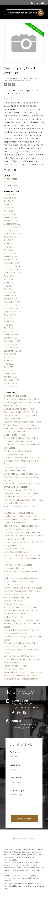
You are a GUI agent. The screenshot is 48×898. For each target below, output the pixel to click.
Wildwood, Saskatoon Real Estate (21, 675)
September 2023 (12, 311)
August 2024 (10, 276)
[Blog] (25, 713)
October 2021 (10, 386)
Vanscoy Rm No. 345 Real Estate (20, 656)
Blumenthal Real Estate (15, 418)
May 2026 (8, 207)
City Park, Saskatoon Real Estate (20, 451)
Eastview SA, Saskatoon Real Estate (21, 483)
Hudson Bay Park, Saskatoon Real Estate (24, 519)
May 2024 (8, 285)
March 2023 (9, 331)
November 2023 (12, 305)
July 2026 (8, 201)
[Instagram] (20, 713)
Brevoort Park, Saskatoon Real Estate (22, 421)
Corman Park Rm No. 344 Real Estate (22, 457)
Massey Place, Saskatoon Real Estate (22, 555)
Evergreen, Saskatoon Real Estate (21, 493)
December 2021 (11, 380)
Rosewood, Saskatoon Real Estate (21, 610)
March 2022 (9, 370)
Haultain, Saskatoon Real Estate (20, 512)
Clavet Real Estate (13, 454)
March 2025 (10, 253)
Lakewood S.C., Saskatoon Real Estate (23, 535)
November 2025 (12, 227)
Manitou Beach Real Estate (17, 548)
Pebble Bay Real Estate (15, 594)
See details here (12, 98)
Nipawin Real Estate (14, 568)
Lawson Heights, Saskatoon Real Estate (23, 542)
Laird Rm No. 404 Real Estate (18, 529)
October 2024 (11, 269)
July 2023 (8, 318)
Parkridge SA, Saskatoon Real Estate (22, 591)
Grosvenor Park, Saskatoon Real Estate (23, 500)
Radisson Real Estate (14, 604)
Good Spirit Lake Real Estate (18, 496)
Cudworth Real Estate (15, 467)
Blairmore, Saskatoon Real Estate (20, 415)
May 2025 (8, 246)
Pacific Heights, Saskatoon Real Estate (23, 587)
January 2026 (10, 220)
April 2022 (8, 367)
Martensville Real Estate (16, 551)
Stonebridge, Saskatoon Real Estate (22, 630)
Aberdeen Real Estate (15, 395)
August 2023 (10, 315)
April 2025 (8, 249)
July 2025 (8, 240)
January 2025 (10, 259)
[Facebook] (14, 713)
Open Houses (11, 185)
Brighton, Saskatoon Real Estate (20, 425)
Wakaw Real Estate (13, 662)
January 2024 (10, 298)
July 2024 (8, 279)
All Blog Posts (10, 178)
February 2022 (11, 373)
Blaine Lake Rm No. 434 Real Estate (21, 412)
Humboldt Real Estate (15, 522)
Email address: (17, 777)
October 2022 (11, 347)
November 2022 (12, 344)
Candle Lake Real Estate (16, 431)
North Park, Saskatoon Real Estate (21, 578)
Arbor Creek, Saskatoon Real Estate (22, 399)
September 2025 (12, 233)
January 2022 (10, 376)
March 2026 (10, 214)
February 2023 (11, 334)
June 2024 (9, 282)
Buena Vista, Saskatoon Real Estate (22, 428)
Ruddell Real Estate (13, 617)
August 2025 (10, 237)
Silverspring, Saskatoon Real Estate (21, 620)
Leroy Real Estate (12, 545)
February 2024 (11, 295)
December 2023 (12, 302)
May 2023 (8, 324)
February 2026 (11, 217)
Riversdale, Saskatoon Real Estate (21, 607)
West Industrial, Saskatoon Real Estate (23, 672)
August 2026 (10, 198)
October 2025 (11, 230)
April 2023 (8, 328)
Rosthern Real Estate (14, 613)
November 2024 (12, 266)
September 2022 (12, 350)
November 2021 (11, 383)
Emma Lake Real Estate (15, 486)
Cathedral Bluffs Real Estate (18, 441)
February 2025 (11, 256)
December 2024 (12, 263)
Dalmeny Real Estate (14, 470)
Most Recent (10, 194)
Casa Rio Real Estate (14, 434)
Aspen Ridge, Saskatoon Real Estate (22, 402)
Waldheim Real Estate (15, 665)
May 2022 (8, 363)
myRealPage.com (28, 839)
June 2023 (9, 321)
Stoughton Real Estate (15, 633)
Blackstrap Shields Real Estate (19, 408)
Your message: (17, 790)
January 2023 (10, 337)
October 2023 (11, 308)
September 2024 (12, 272)
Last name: (15, 765)
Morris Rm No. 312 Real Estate (18, 564)
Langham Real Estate (14, 539)
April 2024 (8, 289)
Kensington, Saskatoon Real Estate (21, 525)
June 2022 (9, 360)
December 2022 (12, 341)
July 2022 (8, 357)
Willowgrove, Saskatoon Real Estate (22, 678)
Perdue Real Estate (13, 600)
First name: (15, 752)
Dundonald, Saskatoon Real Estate (21, 473)
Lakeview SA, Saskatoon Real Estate (22, 532)
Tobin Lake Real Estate (15, 646)
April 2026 (8, 210)
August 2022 (10, 354)
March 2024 (9, 292)
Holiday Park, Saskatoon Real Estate (22, 516)
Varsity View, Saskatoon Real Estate (21, 659)
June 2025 (9, 243)
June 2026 (9, 204)
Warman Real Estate (21, 81)
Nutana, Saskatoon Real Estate (19, 581)
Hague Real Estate (13, 503)
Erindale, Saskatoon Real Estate (19, 490)
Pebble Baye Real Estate (16, 597)
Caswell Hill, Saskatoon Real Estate (21, 438)
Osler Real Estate (12, 584)
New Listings (10, 182)
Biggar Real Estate (13, 405)
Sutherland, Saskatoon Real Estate (21, 643)
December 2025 (12, 223)
